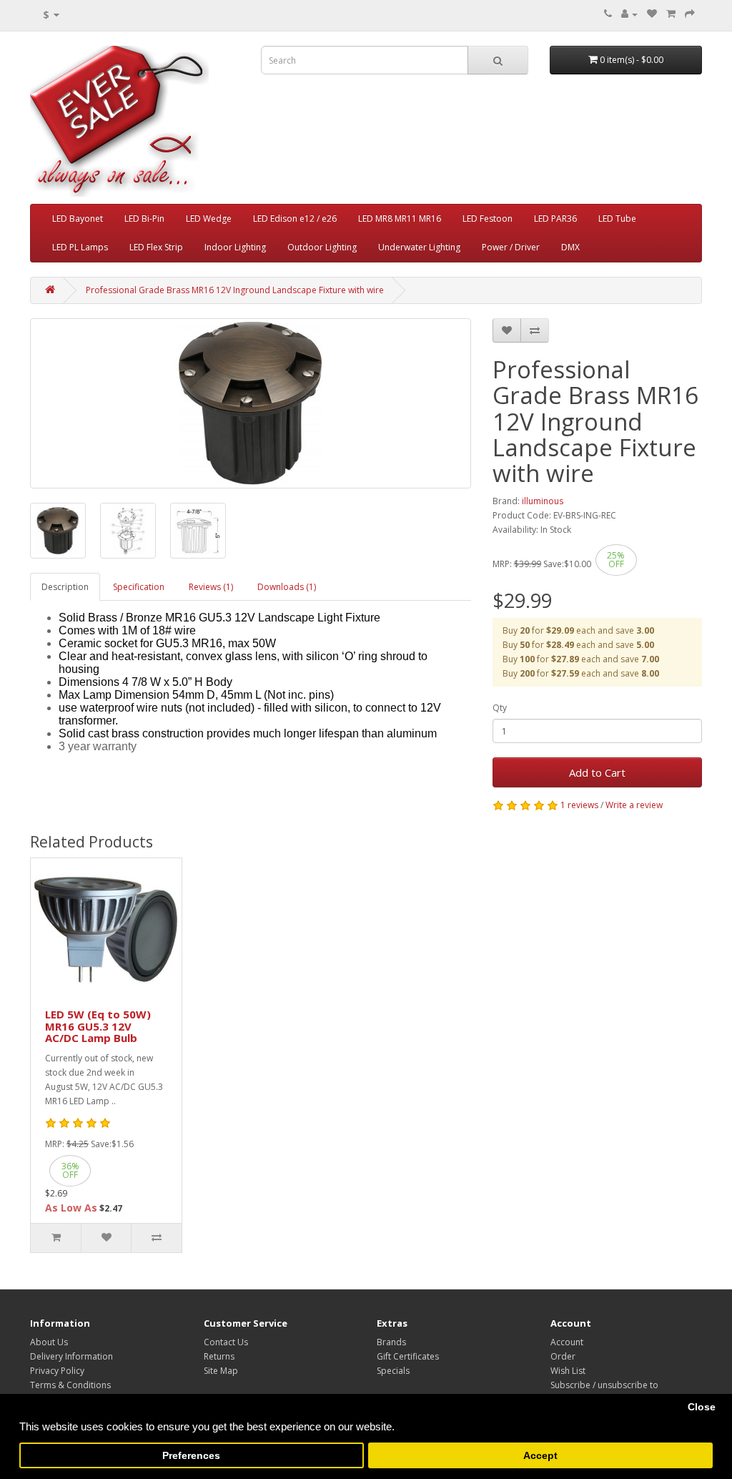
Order (562, 1356)
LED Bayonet (77, 218)
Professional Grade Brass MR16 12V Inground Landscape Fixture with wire (235, 290)
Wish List (567, 1371)
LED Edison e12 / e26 (295, 218)
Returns (219, 1356)
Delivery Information (71, 1356)
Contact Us (226, 1342)
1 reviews (579, 805)
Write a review (634, 805)
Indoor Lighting (235, 247)
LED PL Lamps (80, 247)
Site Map (221, 1371)
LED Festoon (488, 218)
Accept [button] (540, 1455)
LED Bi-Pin (144, 218)
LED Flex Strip (156, 247)
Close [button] (702, 1407)
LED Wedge (209, 218)
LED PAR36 (555, 218)
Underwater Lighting (419, 247)
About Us (49, 1342)
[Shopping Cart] (671, 14)
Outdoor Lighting (322, 247)
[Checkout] (690, 14)
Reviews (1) (211, 587)
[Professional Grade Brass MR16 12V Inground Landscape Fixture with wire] (58, 531)
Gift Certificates (408, 1356)
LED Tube (617, 218)
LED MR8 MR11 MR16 (399, 218)
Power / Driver (511, 247)
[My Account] (629, 14)
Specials (393, 1371)
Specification (138, 587)
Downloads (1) (286, 587)
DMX (570, 247)
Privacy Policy (57, 1371)
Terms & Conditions (70, 1385)
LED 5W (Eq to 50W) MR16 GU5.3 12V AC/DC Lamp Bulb (98, 1026)
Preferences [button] (191, 1455)
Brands (391, 1342)
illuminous (542, 501)
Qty (500, 708)
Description (65, 587)
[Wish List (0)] (652, 14)
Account (566, 1342)
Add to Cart (597, 772)
